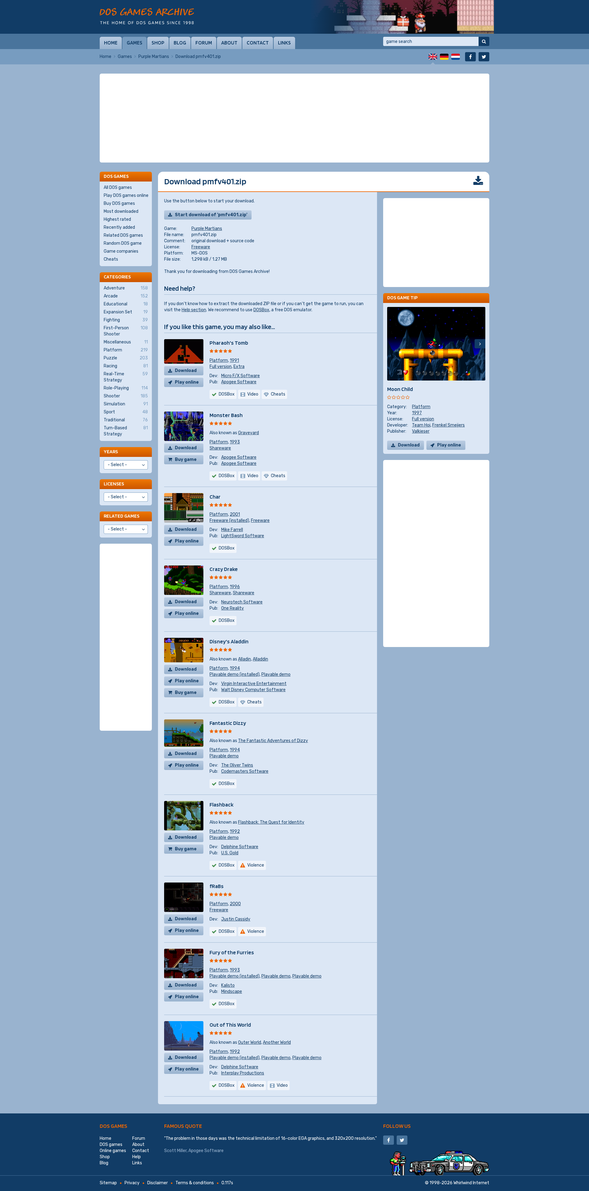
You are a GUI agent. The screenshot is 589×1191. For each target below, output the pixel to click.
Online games (113, 1150)
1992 (235, 831)
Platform (219, 360)
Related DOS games (123, 235)
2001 (235, 514)
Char (215, 496)
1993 (235, 442)
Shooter (126, 396)
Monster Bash (226, 415)
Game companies (121, 251)
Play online (187, 382)
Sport (126, 412)
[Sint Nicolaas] (402, 17)
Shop (158, 43)
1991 (234, 360)
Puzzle (126, 358)
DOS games (113, 1126)
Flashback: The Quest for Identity (271, 822)
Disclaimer (157, 1182)
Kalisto (228, 985)
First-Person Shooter (126, 331)
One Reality (232, 608)
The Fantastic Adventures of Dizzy (273, 740)
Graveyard (248, 432)
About (229, 43)
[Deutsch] (444, 57)
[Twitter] (484, 56)
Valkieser (420, 431)
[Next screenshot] (480, 343)
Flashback (221, 804)
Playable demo (276, 674)
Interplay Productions (242, 1073)
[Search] (484, 41)
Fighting (126, 320)
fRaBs (217, 886)
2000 (235, 903)
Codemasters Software (244, 771)
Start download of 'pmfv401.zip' (211, 214)
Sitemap (108, 1182)
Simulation (126, 404)
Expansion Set (126, 312)
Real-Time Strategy (126, 377)
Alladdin (260, 659)
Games (134, 43)
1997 (417, 413)
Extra (238, 366)
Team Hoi (421, 425)
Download (186, 370)
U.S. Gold (229, 853)
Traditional (126, 420)
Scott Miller (175, 1150)
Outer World (249, 1042)
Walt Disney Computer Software (253, 689)
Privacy (132, 1182)
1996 (235, 586)
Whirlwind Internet (471, 1182)
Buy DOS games (119, 203)
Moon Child (400, 389)
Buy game (186, 459)
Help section (194, 309)
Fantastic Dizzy (228, 723)
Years (111, 451)
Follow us (397, 1126)
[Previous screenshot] (392, 343)
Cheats (111, 259)
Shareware (220, 448)
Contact (258, 43)
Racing (126, 366)
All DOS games (118, 187)
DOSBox (261, 309)
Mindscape (231, 991)
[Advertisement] (294, 118)
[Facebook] (470, 56)
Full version (221, 366)
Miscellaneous (126, 342)
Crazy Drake (224, 569)
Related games (121, 516)
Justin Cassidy (235, 919)
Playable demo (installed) (235, 674)
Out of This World (230, 1024)
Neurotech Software (242, 602)
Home (110, 43)
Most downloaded (121, 211)
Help (136, 1156)
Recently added (119, 227)
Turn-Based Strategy (126, 431)
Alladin (244, 659)
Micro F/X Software (240, 375)
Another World (277, 1042)
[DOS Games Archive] (147, 16)
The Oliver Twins (237, 765)
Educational (126, 304)
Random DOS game (123, 243)
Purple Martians (153, 56)
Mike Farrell (232, 529)
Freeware (200, 247)
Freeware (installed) (229, 520)
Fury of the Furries (232, 952)
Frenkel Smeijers (448, 425)
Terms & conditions (194, 1182)
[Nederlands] (455, 57)
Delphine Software (239, 846)
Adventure (126, 288)
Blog (180, 43)
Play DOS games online (126, 195)
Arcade (126, 296)
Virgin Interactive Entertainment (254, 683)
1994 (235, 668)
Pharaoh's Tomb (229, 342)
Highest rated (117, 219)
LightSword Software (242, 535)
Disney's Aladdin (229, 641)
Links (284, 43)
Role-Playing (126, 388)
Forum (203, 43)
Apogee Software (238, 382)
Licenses (114, 484)
